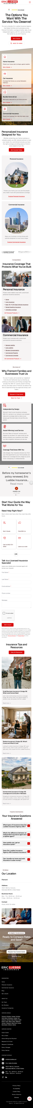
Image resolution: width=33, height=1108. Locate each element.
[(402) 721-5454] (3, 1063)
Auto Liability (9, 348)
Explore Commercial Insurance (16, 242)
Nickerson (10, 1018)
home (13, 190)
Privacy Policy (21, 635)
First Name (5, 572)
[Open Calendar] (29, 1098)
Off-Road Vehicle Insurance (20, 304)
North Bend (5, 1018)
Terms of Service (12, 635)
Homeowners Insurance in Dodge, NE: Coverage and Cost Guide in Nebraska (14, 792)
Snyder (19, 1023)
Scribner (18, 1016)
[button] (1, 482)
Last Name (5, 579)
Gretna (14, 1024)
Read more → (7, 703)
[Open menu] (30, 2)
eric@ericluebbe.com (11, 1059)
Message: (5, 600)
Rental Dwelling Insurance (13, 307)
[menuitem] (16, 981)
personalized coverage (23, 192)
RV (9, 304)
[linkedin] (6, 1077)
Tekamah (8, 1023)
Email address (6, 586)
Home (7, 299)
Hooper (13, 1016)
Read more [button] (16, 483)
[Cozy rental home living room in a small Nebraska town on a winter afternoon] (16, 723)
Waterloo (18, 1021)
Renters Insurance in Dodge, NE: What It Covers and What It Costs (15, 742)
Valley (13, 1021)
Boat (7, 304)
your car (17, 190)
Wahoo (16, 1019)
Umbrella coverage (11, 310)
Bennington (5, 1024)
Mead (10, 1021)
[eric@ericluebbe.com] (3, 1059)
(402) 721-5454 (10, 904)
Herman (4, 1023)
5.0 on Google (21, 10)
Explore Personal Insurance (16, 196)
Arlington (8, 1016)
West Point (14, 1023)
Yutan (6, 1021)
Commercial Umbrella (12, 355)
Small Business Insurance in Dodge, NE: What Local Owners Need (15, 692)
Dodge (15, 1018)
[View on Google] (16, 488)
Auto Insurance (10, 302)
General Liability (10, 345)
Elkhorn (10, 1024)
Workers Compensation (12, 350)
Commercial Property (12, 353)
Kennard (9, 1019)
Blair (12, 1019)
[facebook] (3, 1077)
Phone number (6, 593)
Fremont (4, 1016)
